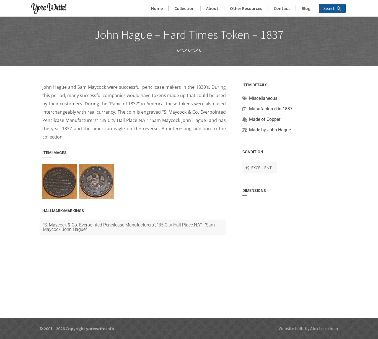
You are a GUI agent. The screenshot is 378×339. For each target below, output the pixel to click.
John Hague (279, 129)
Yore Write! (48, 8)
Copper (273, 119)
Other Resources (246, 8)
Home (157, 8)
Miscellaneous (263, 98)
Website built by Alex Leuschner (308, 328)
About (212, 8)
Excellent (261, 167)
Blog (306, 8)
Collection (184, 8)
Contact (282, 8)
